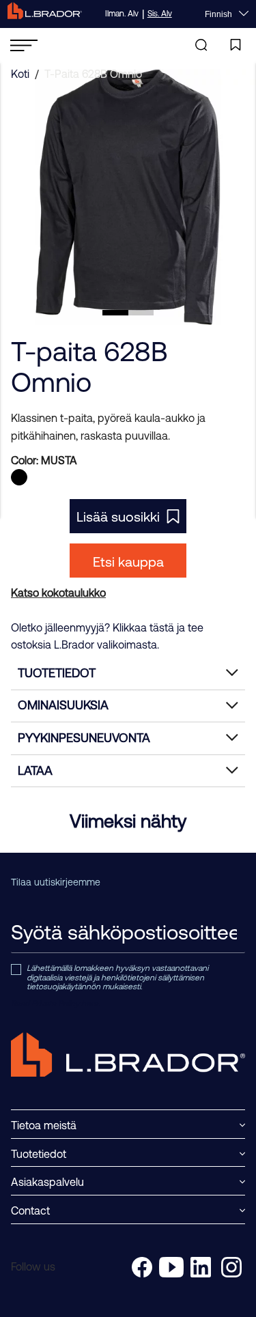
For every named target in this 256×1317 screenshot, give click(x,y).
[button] (115, 312)
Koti (20, 74)
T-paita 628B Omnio (93, 74)
